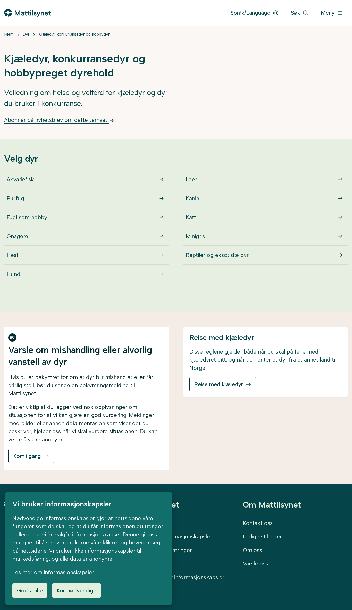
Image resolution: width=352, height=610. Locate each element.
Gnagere (17, 236)
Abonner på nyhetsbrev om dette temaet (56, 120)
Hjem (9, 34)
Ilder (191, 179)
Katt (191, 217)
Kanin (192, 198)
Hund (13, 274)
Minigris (195, 236)
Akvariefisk (20, 179)
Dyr (26, 34)
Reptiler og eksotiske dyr (217, 255)
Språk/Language (250, 13)
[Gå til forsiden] (27, 13)
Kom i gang (27, 456)
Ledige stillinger (262, 536)
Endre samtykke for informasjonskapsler (173, 577)
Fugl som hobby (27, 217)
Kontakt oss (258, 523)
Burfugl (16, 198)
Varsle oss (255, 563)
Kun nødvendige (76, 590)
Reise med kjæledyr (218, 384)
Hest (13, 255)
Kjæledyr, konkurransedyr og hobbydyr (74, 34)
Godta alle (30, 590)
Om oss (252, 550)
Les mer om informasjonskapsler (53, 572)
